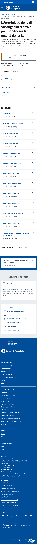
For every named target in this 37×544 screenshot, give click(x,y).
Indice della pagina (7, 87)
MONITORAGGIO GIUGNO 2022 (12, 163)
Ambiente (4, 393)
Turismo (3, 424)
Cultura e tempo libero (8, 407)
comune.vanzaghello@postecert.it (14, 474)
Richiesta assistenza (7, 483)
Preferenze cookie (6, 525)
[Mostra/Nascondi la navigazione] (2, 7)
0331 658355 (7, 472)
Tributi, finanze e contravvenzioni (11, 421)
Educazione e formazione (8, 410)
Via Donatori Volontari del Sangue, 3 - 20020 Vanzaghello (14, 462)
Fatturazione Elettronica (8, 503)
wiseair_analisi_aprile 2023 (11, 193)
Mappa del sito (25, 525)
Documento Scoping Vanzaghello (13, 213)
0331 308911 (7, 469)
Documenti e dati (6, 369)
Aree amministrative (7, 366)
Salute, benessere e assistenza (10, 418)
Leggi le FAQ (5, 480)
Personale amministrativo (9, 377)
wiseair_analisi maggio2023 (11, 203)
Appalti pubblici (5, 398)
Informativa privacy (7, 494)
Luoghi (3, 449)
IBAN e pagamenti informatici (10, 505)
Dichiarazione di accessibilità (9, 500)
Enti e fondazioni (6, 371)
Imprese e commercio (7, 415)
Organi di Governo (6, 374)
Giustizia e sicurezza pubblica (10, 413)
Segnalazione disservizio (8, 488)
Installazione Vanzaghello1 (11, 133)
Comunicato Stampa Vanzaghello (13, 123)
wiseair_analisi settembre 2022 (12, 183)
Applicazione (7, 113)
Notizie (3, 437)
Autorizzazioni (5, 401)
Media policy (16, 525)
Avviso (3, 434)
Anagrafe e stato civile (8, 395)
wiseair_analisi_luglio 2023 (11, 223)
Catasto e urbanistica (7, 404)
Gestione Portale (6, 527)
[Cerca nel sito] (32, 8)
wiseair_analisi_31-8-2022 (11, 173)
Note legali (4, 497)
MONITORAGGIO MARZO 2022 (12, 153)
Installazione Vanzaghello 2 (11, 143)
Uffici (2, 383)
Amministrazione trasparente (10, 491)
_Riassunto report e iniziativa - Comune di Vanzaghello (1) (16, 234)
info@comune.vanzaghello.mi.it (13, 476)
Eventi (3, 446)
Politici (3, 380)
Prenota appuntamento (8, 485)
